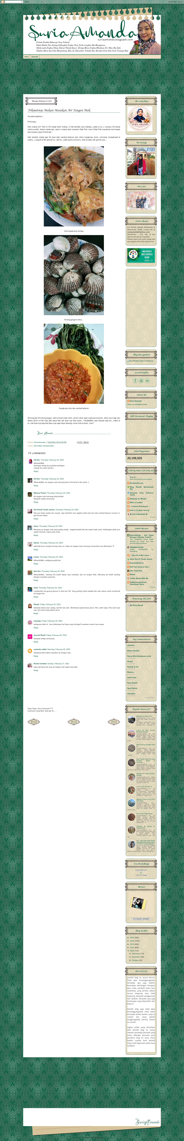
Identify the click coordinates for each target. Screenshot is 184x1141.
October (135, 960)
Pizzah (36, 604)
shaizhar (131, 645)
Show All (152, 517)
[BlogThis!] (80, 442)
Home (26, 57)
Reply (36, 471)
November (136, 957)
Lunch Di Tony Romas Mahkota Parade (145, 731)
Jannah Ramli (39, 635)
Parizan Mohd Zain (141, 870)
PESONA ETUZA (136, 547)
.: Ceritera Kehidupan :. (140, 506)
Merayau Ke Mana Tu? (144, 716)
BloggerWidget (150, 697)
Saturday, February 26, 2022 (58, 649)
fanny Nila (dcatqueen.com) (139, 656)
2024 (132, 944)
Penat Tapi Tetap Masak (144, 814)
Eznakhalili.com (136, 483)
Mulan (132, 574)
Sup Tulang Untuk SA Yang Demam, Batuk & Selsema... (145, 760)
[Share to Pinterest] (87, 442)
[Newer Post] (34, 724)
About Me (34, 57)
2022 (132, 951)
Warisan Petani (40, 493)
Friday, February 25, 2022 (50, 604)
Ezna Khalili (132, 683)
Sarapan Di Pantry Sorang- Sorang (145, 774)
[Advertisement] (92, 77)
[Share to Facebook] (85, 442)
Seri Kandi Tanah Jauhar (44, 510)
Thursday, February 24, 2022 (52, 460)
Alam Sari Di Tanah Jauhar (141, 559)
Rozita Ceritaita (40, 664)
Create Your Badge (141, 875)
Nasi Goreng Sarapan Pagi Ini (145, 745)
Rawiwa (130, 672)
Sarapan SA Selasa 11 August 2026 (145, 827)
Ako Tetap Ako (136, 571)
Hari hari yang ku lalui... (140, 567)
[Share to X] (83, 442)
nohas (36, 557)
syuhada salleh (40, 649)
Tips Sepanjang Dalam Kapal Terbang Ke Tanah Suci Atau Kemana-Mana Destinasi (141, 541)
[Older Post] (114, 724)
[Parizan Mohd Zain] (141, 873)
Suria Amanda (136, 401)
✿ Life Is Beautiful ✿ (138, 514)
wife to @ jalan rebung (139, 510)
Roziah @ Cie (133, 667)
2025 (132, 941)
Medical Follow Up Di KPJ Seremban (145, 800)
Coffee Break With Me (139, 578)
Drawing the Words (138, 499)
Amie (36, 588)
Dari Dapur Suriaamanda (44, 446)
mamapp (37, 621)
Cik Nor (37, 479)
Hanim (36, 543)
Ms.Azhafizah (107, 1137)
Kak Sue (37, 571)
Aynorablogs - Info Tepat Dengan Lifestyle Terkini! (141, 536)
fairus (36, 526)
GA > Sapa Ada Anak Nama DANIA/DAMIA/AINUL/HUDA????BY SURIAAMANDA (145, 842)
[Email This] (78, 442)
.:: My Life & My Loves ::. (140, 555)
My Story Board (136, 605)
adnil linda (131, 677)
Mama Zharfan (133, 651)
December (136, 954)
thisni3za (131, 694)
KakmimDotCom (137, 563)
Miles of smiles (136, 502)
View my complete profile (137, 404)
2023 (132, 947)
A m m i (133, 477)
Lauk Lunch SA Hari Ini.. (144, 786)
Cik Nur (37, 460)
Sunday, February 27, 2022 (58, 664)
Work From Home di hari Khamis (141, 479)
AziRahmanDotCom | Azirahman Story (141, 583)
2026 (132, 938)
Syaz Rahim (132, 688)
